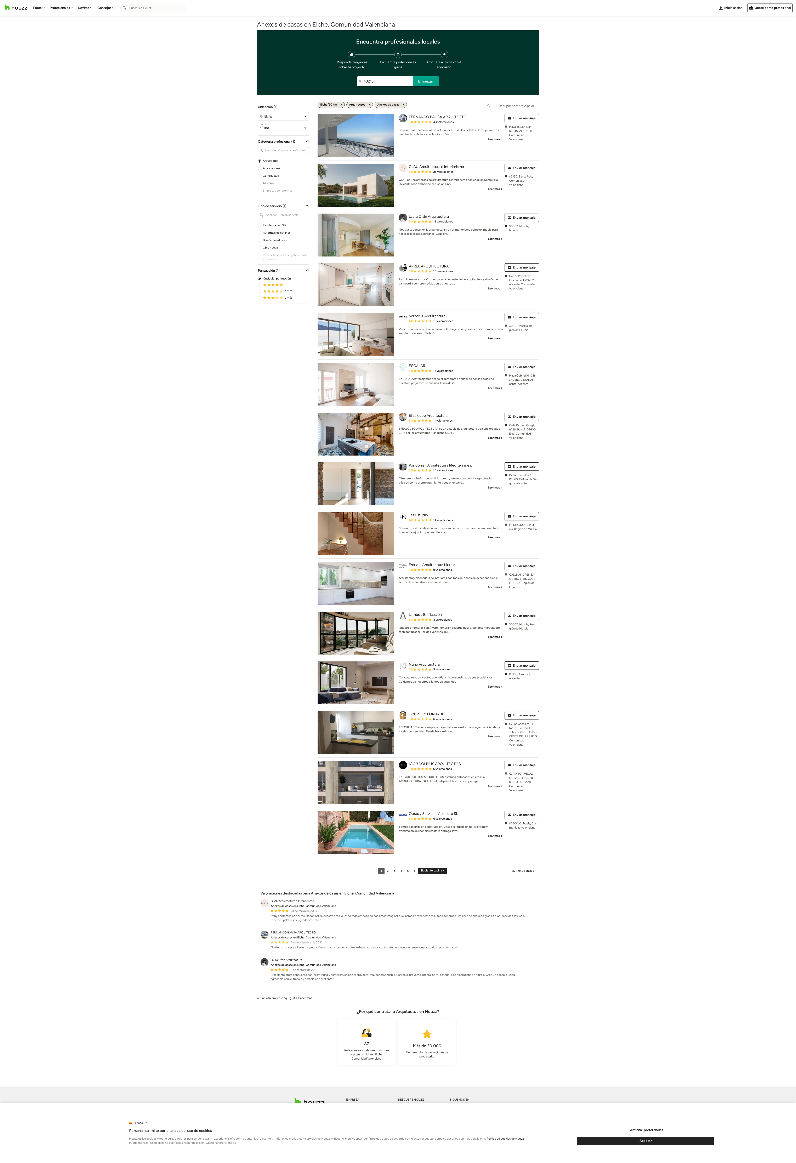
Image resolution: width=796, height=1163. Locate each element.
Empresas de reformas (277, 190)
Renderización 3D (274, 225)
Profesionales (60, 8)
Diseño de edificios (275, 240)
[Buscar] (124, 8)
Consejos (104, 8)
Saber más (305, 998)
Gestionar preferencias (646, 1130)
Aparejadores (271, 168)
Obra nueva (270, 247)
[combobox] (152, 8)
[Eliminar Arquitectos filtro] (369, 105)
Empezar (425, 81)
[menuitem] (39, 8)
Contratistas (271, 175)
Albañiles (268, 183)
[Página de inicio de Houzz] (16, 7)
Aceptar (645, 1141)
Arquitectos (270, 161)
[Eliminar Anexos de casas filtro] (403, 105)
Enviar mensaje (524, 118)
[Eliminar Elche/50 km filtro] (341, 105)
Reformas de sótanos (277, 233)
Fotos (37, 8)
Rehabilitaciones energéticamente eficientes (285, 257)
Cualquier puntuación (277, 278)
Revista (83, 8)
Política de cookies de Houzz (505, 1138)
